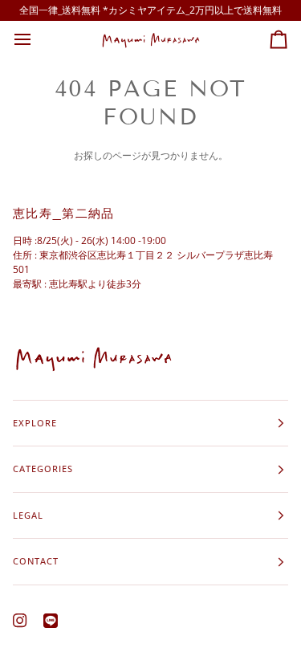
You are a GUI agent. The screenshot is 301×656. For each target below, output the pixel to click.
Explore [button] (35, 423)
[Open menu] (37, 40)
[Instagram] (20, 620)
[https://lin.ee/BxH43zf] (50, 620)
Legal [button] (28, 515)
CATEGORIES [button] (43, 468)
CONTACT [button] (36, 561)
